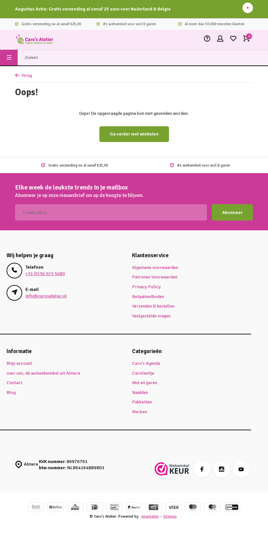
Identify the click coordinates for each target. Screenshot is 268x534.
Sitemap (170, 516)
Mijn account (19, 363)
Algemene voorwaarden (155, 267)
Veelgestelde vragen (151, 316)
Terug (26, 75)
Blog (11, 392)
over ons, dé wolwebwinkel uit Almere (43, 373)
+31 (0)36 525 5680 (45, 273)
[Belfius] (55, 508)
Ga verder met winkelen (134, 134)
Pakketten (142, 402)
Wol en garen (144, 382)
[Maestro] (193, 508)
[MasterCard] (212, 508)
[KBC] (75, 508)
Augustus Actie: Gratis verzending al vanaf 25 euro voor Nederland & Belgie (93, 9)
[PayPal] (134, 508)
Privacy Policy (146, 287)
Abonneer (232, 212)
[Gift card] (153, 508)
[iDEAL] (95, 508)
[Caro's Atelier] (34, 39)
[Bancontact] (114, 508)
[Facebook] (202, 469)
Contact (14, 382)
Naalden (140, 392)
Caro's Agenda (146, 363)
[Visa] (173, 508)
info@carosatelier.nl (46, 296)
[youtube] (241, 469)
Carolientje (143, 373)
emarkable (150, 516)
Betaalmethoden (148, 296)
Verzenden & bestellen (153, 306)
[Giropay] (232, 508)
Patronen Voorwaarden (154, 277)
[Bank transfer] (36, 508)
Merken (139, 412)
